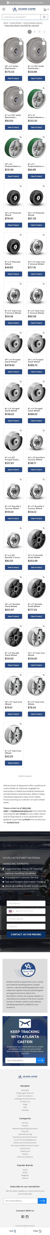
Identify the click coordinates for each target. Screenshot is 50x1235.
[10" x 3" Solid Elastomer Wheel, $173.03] (13, 50)
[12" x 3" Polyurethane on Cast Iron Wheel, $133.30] (36, 99)
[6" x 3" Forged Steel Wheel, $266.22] (36, 392)
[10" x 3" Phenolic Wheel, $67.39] (36, 197)
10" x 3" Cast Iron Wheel (13, 703)
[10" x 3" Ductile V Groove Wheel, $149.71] (36, 441)
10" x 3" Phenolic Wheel (36, 214)
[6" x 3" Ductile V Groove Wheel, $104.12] (36, 490)
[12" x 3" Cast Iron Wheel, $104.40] (36, 637)
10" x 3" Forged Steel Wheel (35, 361)
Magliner (25, 1175)
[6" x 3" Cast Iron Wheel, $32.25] (13, 735)
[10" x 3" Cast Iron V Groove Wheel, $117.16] (36, 246)
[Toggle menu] (3, 9)
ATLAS (25, 1172)
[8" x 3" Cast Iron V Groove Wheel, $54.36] (13, 295)
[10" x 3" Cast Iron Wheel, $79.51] (13, 686)
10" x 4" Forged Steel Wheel (12, 361)
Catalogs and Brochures (25, 1099)
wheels (25, 1126)
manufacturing (25, 1134)
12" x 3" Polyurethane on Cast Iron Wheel (36, 116)
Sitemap (25, 1110)
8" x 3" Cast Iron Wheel (36, 703)
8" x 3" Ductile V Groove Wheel (13, 507)
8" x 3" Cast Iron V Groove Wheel (13, 312)
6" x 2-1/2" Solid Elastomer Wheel (13, 116)
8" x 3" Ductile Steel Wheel (35, 605)
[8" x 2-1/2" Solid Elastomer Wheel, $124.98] (36, 50)
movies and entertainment (25, 1143)
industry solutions (25, 1157)
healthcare (25, 1151)
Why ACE (25, 1090)
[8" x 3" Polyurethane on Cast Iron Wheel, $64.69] (36, 148)
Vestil (25, 1170)
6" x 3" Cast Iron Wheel (13, 752)
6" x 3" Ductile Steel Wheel (12, 654)
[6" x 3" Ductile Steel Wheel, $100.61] (13, 637)
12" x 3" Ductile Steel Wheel (35, 556)
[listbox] (12, 1231)
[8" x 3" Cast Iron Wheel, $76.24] (36, 686)
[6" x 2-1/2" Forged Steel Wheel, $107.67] (13, 441)
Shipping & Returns (25, 1093)
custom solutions (25, 1096)
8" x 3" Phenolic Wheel (13, 263)
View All (25, 1178)
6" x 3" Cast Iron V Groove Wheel (36, 312)
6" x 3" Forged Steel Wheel (35, 409)
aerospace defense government (25, 1145)
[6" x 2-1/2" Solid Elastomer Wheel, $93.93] (13, 99)
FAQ (25, 1107)
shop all (25, 1131)
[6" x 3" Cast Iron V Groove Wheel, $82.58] (36, 295)
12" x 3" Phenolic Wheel (13, 214)
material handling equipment (25, 1128)
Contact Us (25, 1101)
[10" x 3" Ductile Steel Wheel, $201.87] (13, 588)
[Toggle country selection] (11, 911)
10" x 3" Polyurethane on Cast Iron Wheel (13, 165)
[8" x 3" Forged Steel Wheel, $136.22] (13, 392)
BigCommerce (29, 1226)
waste (25, 1154)
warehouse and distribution (25, 1137)
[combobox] (25, 17)
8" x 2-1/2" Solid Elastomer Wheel (36, 67)
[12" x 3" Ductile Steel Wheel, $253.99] (36, 539)
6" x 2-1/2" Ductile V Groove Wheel (13, 556)
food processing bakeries (25, 1140)
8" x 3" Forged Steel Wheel (12, 409)
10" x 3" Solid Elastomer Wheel (11, 67)
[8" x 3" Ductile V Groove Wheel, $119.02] (13, 490)
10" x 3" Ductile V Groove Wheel (36, 458)
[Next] (44, 32)
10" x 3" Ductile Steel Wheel (12, 605)
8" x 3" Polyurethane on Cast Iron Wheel (36, 165)
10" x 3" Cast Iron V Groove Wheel (36, 263)
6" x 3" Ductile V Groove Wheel (36, 507)
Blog (25, 1104)
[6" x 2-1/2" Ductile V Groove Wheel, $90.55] (13, 539)
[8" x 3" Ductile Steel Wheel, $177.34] (36, 588)
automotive (25, 1148)
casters (25, 1123)
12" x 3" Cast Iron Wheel (36, 654)
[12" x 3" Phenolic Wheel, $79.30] (13, 197)
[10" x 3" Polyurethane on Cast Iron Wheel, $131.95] (13, 148)
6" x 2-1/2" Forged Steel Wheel (11, 458)
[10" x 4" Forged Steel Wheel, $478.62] (13, 344)
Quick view (20, 43)
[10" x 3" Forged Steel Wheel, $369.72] (36, 344)
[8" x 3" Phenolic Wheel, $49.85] (13, 246)
